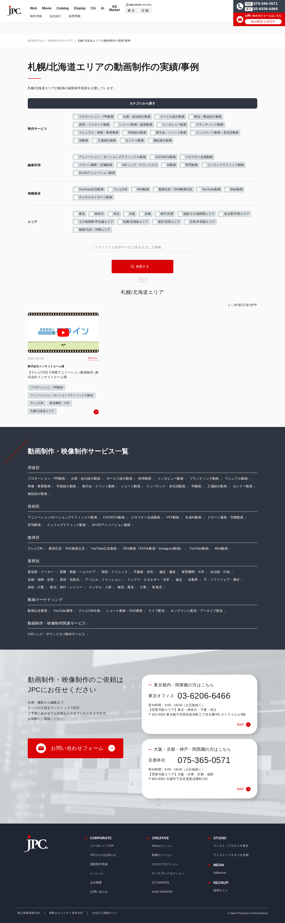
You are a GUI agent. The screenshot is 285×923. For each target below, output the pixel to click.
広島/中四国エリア (202, 221)
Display (80, 8)
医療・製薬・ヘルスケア (78, 572)
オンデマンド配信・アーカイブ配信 (197, 610)
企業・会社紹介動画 (136, 116)
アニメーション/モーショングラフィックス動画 (62, 517)
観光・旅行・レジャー (66, 587)
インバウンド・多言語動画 (165, 486)
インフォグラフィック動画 (225, 164)
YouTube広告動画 (91, 189)
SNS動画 (143, 189)
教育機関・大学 (193, 572)
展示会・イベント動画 (171, 132)
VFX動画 (172, 517)
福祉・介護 (36, 587)
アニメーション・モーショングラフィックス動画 (112, 157)
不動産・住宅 (143, 572)
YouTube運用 (63, 610)
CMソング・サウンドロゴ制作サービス (56, 634)
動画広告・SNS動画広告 (175, 189)
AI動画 (171, 164)
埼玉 (116, 213)
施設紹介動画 (163, 140)
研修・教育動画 (39, 486)
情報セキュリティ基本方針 (66, 912)
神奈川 (99, 213)
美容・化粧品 (69, 579)
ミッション (97, 873)
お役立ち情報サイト (105, 912)
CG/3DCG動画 (165, 157)
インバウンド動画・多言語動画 (217, 132)
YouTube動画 (211, 189)
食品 (179, 579)
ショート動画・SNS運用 (124, 610)
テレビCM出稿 (89, 610)
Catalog (63, 8)
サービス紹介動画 (172, 116)
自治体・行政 (220, 572)
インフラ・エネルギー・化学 (148, 579)
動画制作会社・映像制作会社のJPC (50, 40)
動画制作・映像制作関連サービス (57, 623)
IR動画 (83, 140)
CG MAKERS (160, 882)
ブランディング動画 (209, 124)
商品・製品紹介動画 (207, 116)
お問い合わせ (99, 891)
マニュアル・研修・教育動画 (99, 132)
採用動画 (144, 478)
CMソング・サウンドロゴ (139, 164)
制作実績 (36, 16)
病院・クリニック (115, 572)
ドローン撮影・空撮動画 (95, 164)
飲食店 (157, 587)
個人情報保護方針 (28, 912)
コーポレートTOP (102, 845)
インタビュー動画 (174, 124)
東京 (131, 10)
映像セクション (162, 855)
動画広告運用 (37, 610)
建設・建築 (167, 572)
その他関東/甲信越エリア (96, 221)
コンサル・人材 (100, 587)
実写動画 (191, 164)
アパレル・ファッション (103, 579)
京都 (145, 10)
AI (102, 8)
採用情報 (75, 16)
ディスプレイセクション (168, 873)
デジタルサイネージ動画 (95, 197)
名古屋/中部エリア (236, 213)
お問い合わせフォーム (77, 748)
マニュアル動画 (236, 478)
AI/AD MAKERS (162, 891)
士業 (143, 587)
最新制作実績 (99, 864)
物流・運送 (125, 587)
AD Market (114, 8)
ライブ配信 (156, 610)
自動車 (193, 579)
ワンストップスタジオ (230, 845)
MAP (240, 724)
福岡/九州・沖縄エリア (94, 229)
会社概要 (96, 882)
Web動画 (236, 189)
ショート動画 (130, 486)
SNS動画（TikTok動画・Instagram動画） (153, 548)
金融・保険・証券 (41, 579)
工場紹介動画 (107, 140)
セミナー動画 (135, 140)
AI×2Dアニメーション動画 (97, 172)
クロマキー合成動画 (199, 157)
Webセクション (162, 845)
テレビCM (120, 189)
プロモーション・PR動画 (96, 116)
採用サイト (220, 890)
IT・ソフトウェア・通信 (222, 579)
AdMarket (219, 872)
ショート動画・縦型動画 (136, 124)
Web (33, 8)
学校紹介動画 (137, 132)
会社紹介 (55, 16)
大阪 (132, 213)
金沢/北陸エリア (169, 221)
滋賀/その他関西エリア (199, 213)
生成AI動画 (193, 517)
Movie (47, 8)
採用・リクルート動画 (94, 124)
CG (93, 8)
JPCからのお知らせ (103, 855)
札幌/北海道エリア (135, 221)
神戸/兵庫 (167, 213)
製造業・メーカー (41, 572)
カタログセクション (165, 864)
